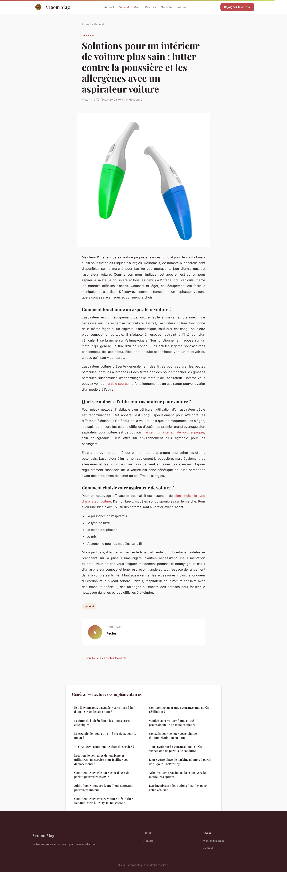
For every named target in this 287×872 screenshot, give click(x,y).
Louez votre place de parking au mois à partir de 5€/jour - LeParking (180, 762)
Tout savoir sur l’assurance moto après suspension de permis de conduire (175, 749)
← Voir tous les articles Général (104, 658)
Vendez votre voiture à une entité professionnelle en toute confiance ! (172, 723)
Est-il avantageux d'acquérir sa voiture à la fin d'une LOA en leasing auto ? (105, 710)
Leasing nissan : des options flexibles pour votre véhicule (178, 788)
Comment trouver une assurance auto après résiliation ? (179, 710)
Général (124, 7)
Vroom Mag (58, 7)
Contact (208, 847)
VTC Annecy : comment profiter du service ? (104, 747)
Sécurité (166, 7)
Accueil (109, 7)
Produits (150, 7)
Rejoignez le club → (237, 7)
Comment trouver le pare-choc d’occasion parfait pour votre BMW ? (102, 775)
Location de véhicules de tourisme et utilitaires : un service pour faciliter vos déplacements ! (101, 759)
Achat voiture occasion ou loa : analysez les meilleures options (178, 775)
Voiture (181, 7)
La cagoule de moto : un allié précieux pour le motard (105, 736)
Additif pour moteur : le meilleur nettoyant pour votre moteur (103, 788)
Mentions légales (213, 840)
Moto (137, 7)
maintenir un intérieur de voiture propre (173, 432)
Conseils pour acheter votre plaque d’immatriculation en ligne (173, 736)
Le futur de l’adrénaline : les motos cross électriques (102, 723)
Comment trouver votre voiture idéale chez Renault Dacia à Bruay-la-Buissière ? (103, 801)
